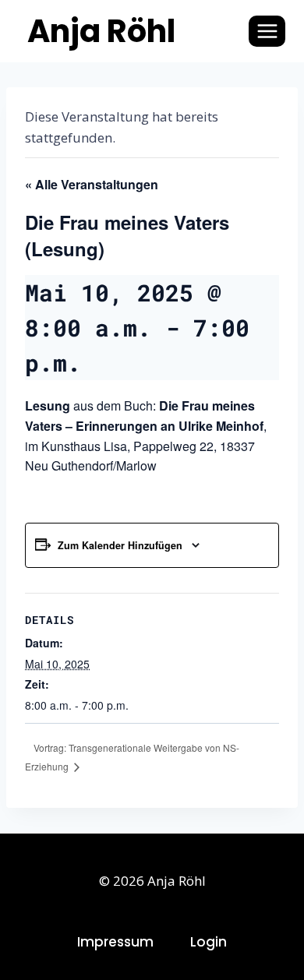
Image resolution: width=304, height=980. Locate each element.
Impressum (115, 941)
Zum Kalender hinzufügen (120, 545)
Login (208, 941)
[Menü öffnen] (267, 31)
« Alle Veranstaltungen (91, 184)
